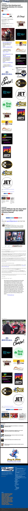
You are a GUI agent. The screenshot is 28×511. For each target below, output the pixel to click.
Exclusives (16, 467)
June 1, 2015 (5, 51)
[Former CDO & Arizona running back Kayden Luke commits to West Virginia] (3, 199)
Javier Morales (6, 10)
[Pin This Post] (8, 14)
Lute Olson (3, 495)
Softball (3, 496)
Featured (3, 493)
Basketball (16, 479)
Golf (2, 502)
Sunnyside (6, 495)
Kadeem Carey (7, 504)
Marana (4, 502)
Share (2, 16)
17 (13, 189)
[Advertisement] (21, 126)
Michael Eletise (16, 407)
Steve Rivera (17, 488)
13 (10, 189)
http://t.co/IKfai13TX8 (7, 47)
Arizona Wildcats (7, 493)
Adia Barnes (6, 494)
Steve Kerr (11, 504)
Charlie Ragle (8, 407)
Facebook (16, 482)
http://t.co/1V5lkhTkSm (8, 62)
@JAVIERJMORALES (12, 221)
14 (11, 406)
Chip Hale (7, 502)
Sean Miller (11, 493)
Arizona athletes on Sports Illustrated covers (20, 477)
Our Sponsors (17, 484)
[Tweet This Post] (6, 14)
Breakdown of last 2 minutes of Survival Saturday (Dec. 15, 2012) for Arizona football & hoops (12, 202)
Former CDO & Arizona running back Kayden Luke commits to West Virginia (3, 201)
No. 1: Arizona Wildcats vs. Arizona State (7, 201)
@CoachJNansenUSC (7, 42)
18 (1, 190)
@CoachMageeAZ (6, 54)
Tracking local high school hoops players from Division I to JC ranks (20, 476)
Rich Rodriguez (12, 191)
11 (8, 189)
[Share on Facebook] (4, 14)
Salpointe (3, 494)
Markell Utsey (8, 191)
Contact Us (16, 489)
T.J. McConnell (3, 504)
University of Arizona (17, 478)
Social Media (16, 481)
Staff (15, 486)
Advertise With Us (21, 508)
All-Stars (8, 503)
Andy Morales (17, 487)
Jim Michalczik (12, 407)
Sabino (5, 496)
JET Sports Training (4, 503)
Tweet (10, 219)
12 (9, 189)
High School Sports (12, 508)
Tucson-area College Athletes (18, 475)
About (15, 485)
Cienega (8, 496)
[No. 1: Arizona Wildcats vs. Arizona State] (8, 199)
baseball (9, 495)
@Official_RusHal (6, 56)
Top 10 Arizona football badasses (19, 468)
